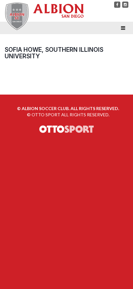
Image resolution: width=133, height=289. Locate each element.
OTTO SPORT (46, 114)
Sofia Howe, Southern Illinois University (54, 53)
